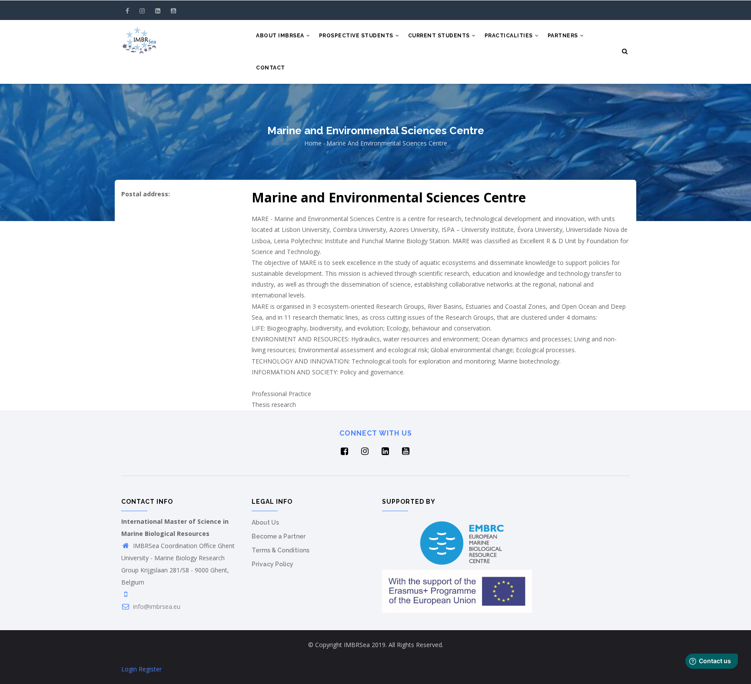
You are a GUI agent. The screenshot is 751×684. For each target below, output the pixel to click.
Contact (270, 68)
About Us (265, 522)
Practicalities (510, 36)
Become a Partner (279, 536)
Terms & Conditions (280, 550)
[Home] (139, 37)
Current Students (440, 36)
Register (150, 669)
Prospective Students (357, 36)
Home (313, 143)
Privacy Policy (272, 564)
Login (129, 669)
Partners (564, 36)
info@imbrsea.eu (155, 606)
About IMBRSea (281, 36)
